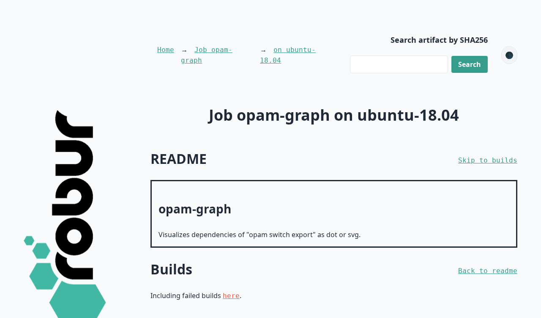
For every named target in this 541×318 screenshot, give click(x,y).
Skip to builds (487, 160)
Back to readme (487, 271)
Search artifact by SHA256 (439, 40)
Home (165, 50)
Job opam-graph (206, 55)
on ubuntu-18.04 (288, 55)
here (231, 296)
